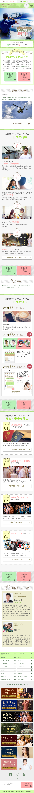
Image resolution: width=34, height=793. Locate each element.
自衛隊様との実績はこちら (16, 486)
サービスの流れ (21, 653)
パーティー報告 (21, 660)
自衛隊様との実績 (21, 666)
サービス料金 (20, 657)
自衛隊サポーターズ (5, 679)
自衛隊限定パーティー (23, 66)
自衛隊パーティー (27, 1)
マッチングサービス (9, 1)
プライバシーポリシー (6, 676)
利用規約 (3, 673)
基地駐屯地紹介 (21, 679)
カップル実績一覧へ (17, 123)
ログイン (26, 6)
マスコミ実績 (4, 666)
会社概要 (3, 670)
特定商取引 (20, 673)
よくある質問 (4, 663)
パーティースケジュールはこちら (16, 257)
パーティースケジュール (6, 660)
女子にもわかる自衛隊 (22, 676)
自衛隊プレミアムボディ (17, 522)
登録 (10, 76)
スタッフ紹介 (20, 670)
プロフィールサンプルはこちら (16, 449)
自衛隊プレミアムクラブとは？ (7, 654)
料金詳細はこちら (17, 392)
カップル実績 (20, 663)
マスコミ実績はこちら (16, 559)
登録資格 (3, 657)
